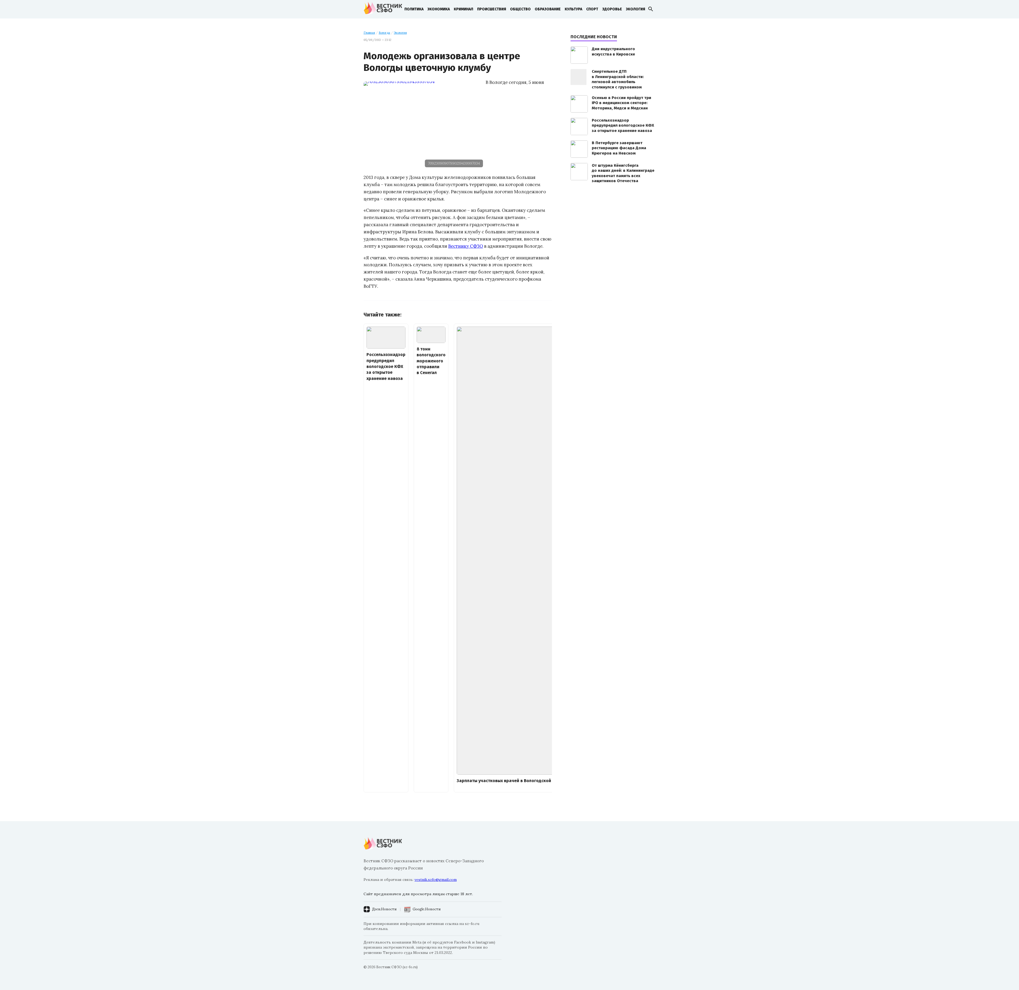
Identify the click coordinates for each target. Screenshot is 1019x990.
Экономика (439, 9)
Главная (369, 33)
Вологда (384, 33)
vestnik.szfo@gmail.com (435, 879)
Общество (520, 9)
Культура (573, 9)
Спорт (592, 9)
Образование (548, 9)
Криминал (463, 9)
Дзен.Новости (384, 909)
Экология (635, 9)
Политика (414, 9)
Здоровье (612, 9)
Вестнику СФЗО (465, 246)
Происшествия (491, 9)
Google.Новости (427, 909)
